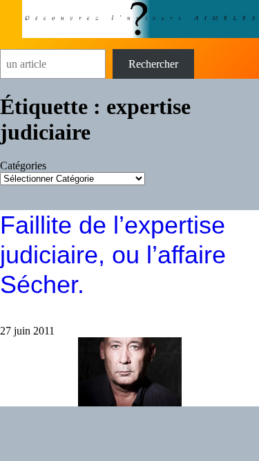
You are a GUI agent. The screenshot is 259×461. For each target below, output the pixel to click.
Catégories (23, 165)
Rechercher (153, 64)
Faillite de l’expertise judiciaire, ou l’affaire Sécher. (113, 255)
